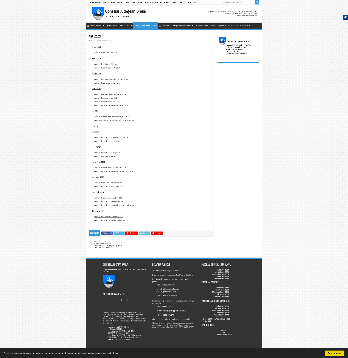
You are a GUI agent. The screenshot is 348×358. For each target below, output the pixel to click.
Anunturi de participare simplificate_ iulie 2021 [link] (111, 138)
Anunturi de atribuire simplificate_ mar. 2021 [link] (111, 79)
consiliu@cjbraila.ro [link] (239, 53)
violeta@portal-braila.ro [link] (183, 275)
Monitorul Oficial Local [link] (239, 26)
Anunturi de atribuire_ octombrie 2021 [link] (108, 183)
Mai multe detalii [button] (110, 353)
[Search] (257, 2)
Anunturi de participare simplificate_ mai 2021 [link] (111, 117)
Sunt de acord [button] (334, 353)
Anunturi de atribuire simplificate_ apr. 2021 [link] (111, 94)
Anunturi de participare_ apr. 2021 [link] (107, 102)
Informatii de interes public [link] (119, 26)
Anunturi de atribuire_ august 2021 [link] (107, 156)
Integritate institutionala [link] (182, 26)
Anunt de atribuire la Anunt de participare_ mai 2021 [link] (114, 120)
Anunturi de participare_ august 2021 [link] (108, 153)
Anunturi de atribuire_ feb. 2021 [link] (106, 64)
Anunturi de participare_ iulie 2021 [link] (107, 141)
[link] (116, 2)
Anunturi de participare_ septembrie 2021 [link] (110, 168)
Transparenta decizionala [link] (145, 26)
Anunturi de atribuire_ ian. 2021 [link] (106, 53)
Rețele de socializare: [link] (231, 3)
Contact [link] (165, 26)
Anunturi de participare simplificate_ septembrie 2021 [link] (114, 171)
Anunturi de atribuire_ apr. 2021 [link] (106, 98)
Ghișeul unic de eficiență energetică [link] (210, 26)
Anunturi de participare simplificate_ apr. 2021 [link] (111, 105)
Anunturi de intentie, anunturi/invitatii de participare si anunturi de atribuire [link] (108, 244)
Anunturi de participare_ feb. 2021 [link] (107, 68)
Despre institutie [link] (96, 26)
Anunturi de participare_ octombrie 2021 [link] (109, 186)
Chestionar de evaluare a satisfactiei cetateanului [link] (171, 319)
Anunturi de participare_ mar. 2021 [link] (107, 83)
